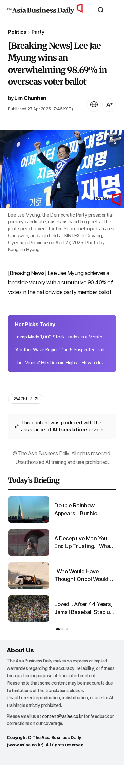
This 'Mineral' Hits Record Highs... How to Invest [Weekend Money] (62, 362)
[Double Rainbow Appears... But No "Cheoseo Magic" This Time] (28, 521)
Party (38, 32)
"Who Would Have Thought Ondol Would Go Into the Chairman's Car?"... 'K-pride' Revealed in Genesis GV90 (82, 575)
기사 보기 (23, 399)
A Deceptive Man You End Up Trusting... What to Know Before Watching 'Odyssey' (83, 542)
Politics (17, 32)
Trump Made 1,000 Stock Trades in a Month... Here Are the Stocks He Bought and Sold (62, 336)
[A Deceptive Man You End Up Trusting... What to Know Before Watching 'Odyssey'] (28, 554)
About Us (20, 650)
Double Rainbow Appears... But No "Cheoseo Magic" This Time (81, 509)
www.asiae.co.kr (25, 744)
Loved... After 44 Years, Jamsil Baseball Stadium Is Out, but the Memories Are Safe (84, 608)
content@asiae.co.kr (62, 716)
